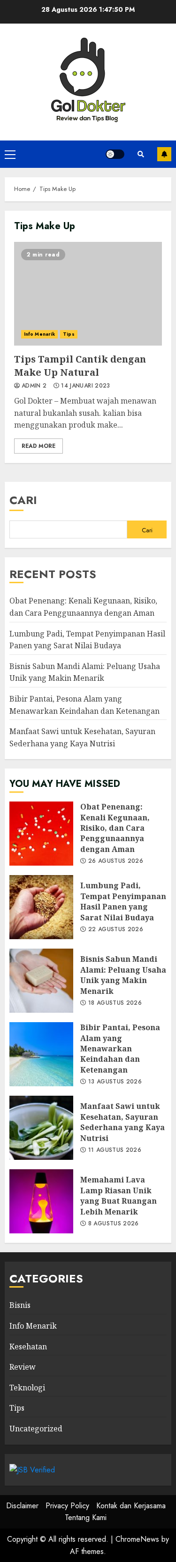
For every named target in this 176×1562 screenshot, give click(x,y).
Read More (38, 446)
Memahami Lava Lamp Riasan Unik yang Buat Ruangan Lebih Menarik (41, 1201)
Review (22, 1367)
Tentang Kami (86, 1517)
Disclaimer (22, 1505)
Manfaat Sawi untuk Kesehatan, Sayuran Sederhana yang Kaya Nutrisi (41, 1128)
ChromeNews (137, 1539)
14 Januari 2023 (85, 386)
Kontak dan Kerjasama (131, 1505)
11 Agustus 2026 (114, 1150)
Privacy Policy (67, 1505)
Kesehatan (28, 1346)
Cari (23, 500)
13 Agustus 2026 (115, 1082)
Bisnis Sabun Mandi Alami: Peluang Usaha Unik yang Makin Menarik (84, 672)
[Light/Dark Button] (115, 154)
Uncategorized (35, 1428)
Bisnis (20, 1305)
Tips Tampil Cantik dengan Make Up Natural (88, 294)
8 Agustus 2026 (113, 1224)
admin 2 (34, 386)
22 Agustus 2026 (115, 930)
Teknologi (27, 1387)
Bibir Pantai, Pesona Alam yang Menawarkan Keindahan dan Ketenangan (41, 1054)
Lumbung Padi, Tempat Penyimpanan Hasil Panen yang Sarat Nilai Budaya (41, 907)
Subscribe (164, 154)
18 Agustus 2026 (115, 1003)
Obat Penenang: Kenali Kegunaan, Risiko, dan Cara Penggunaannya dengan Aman (41, 834)
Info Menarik (39, 334)
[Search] (141, 154)
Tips (68, 334)
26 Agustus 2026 (115, 861)
